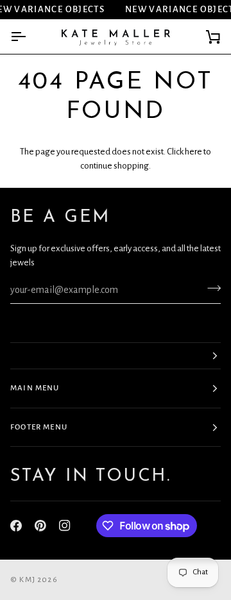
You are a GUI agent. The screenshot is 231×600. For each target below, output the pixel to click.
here (193, 151)
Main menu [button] (35, 388)
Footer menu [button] (38, 427)
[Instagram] (65, 525)
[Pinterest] (40, 525)
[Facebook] (16, 525)
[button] (115, 355)
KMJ (27, 580)
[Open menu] (29, 36)
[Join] (210, 288)
